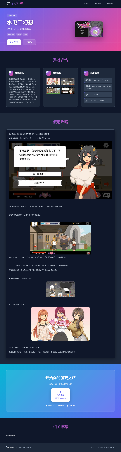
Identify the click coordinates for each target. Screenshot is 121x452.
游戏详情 (85, 3)
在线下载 (110, 3)
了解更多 (30, 42)
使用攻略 (98, 3)
